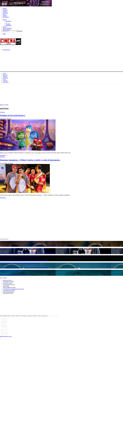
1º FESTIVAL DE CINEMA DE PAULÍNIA (13, 289)
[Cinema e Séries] (10, 44)
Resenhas (5, 13)
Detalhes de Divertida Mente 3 (12, 115)
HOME (4, 8)
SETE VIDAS (6, 286)
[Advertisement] (42, 62)
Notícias (5, 10)
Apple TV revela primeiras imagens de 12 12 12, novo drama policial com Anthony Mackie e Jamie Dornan (35, 246)
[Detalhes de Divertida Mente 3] (28, 150)
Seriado (5, 15)
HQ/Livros (6, 17)
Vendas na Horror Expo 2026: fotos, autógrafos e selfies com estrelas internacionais (28, 253)
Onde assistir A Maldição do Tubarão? (12, 275)
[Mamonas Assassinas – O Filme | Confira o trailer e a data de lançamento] (25, 192)
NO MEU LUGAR (7, 283)
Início (1, 105)
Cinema (5, 11)
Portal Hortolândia (53, 316)
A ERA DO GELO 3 (8, 280)
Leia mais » (3, 155)
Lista (4, 14)
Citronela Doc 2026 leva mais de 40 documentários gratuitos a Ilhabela (24, 260)
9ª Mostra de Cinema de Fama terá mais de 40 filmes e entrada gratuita (24, 268)
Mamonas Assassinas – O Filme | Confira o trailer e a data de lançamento (30, 160)
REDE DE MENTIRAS (8, 292)
